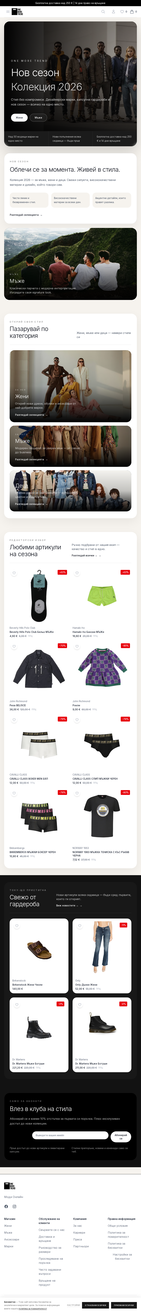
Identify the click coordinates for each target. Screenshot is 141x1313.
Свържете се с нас (52, 1230)
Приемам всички (124, 1305)
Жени (19, 117)
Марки (8, 1246)
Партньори (81, 1246)
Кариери (79, 1232)
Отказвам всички (95, 1305)
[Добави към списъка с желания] (14, 573)
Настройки (73, 1305)
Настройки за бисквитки (122, 1256)
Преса (77, 1239)
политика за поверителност (33, 1308)
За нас (77, 1225)
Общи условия (118, 1225)
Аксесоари (11, 1239)
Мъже (38, 117)
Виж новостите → (69, 905)
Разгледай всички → (86, 555)
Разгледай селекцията (26, 214)
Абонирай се (121, 1137)
